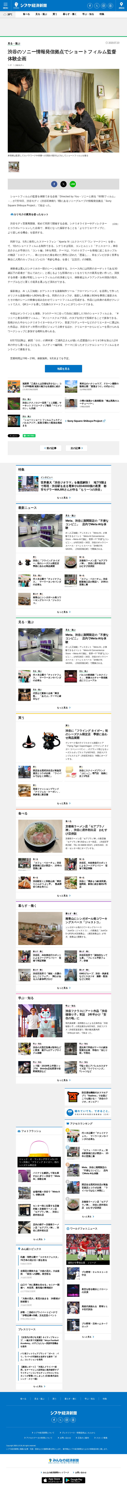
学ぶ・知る (88, 14)
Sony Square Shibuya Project (84, 420)
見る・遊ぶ (41, 14)
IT (11, 65)
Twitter (96, 5)
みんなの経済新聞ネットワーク (63, 1461)
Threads (110, 5)
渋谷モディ (19, 65)
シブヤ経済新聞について (44, 1432)
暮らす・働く (70, 14)
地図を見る (63, 368)
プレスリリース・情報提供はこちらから (78, 1432)
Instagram (103, 5)
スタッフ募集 (101, 1438)
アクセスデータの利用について (39, 1438)
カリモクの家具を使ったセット (31, 214)
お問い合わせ (65, 1438)
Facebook (90, 5)
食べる (26, 14)
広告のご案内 (83, 1438)
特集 (102, 14)
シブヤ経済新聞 (30, 5)
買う (55, 14)
